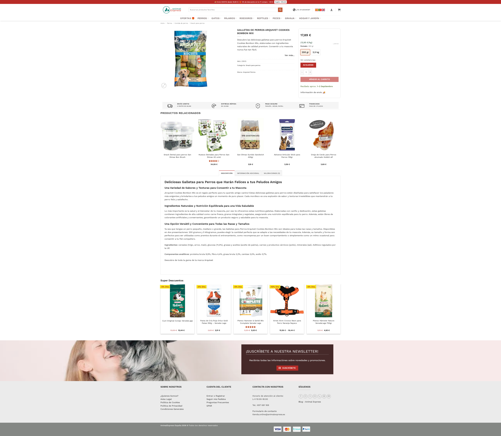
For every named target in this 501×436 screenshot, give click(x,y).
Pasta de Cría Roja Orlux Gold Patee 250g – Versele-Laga (214, 322)
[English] (323, 10)
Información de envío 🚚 (312, 92)
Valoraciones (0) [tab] (272, 173)
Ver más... (289, 55)
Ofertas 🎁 (187, 18)
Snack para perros (197, 23)
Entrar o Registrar (216, 396)
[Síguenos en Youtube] (329, 396)
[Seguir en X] (310, 396)
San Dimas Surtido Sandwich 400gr (250, 156)
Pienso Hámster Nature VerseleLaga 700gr (323, 322)
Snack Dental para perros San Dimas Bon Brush (177, 156)
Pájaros (229, 18)
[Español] (316, 10)
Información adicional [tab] (248, 173)
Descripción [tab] (227, 173)
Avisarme (308, 65)
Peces (276, 18)
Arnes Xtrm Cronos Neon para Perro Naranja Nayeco (287, 322)
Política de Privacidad (171, 406)
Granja (290, 18)
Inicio (162, 23)
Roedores (246, 18)
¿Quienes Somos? (169, 396)
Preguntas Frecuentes (218, 402)
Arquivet (208, 260)
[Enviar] (280, 10)
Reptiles (262, 18)
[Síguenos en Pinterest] (324, 396)
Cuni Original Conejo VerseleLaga (177, 321)
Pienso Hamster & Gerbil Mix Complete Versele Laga (250, 322)
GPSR (209, 406)
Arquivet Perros (249, 72)
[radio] (305, 52)
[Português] (320, 10)
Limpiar (336, 44)
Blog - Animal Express (310, 402)
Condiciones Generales (172, 409)
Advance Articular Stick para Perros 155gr (287, 156)
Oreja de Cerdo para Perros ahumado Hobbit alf (323, 156)
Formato (303, 46)
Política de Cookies (170, 402)
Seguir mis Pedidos (216, 399)
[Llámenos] (319, 396)
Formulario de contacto (264, 411)
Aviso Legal (166, 399)
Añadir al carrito (319, 79)
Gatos (215, 18)
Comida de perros (181, 23)
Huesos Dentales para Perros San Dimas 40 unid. (214, 156)
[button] (331, 10)
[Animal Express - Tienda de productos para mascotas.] (172, 9)
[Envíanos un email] (315, 396)
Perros (202, 18)
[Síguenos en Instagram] (305, 396)
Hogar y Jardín (309, 18)
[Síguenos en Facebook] (301, 396)
